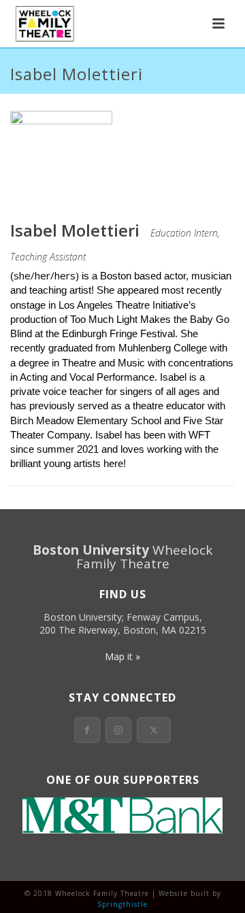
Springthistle (122, 904)
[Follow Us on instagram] (118, 730)
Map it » (122, 656)
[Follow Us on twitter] (154, 730)
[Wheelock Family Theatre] (43, 24)
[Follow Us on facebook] (87, 730)
